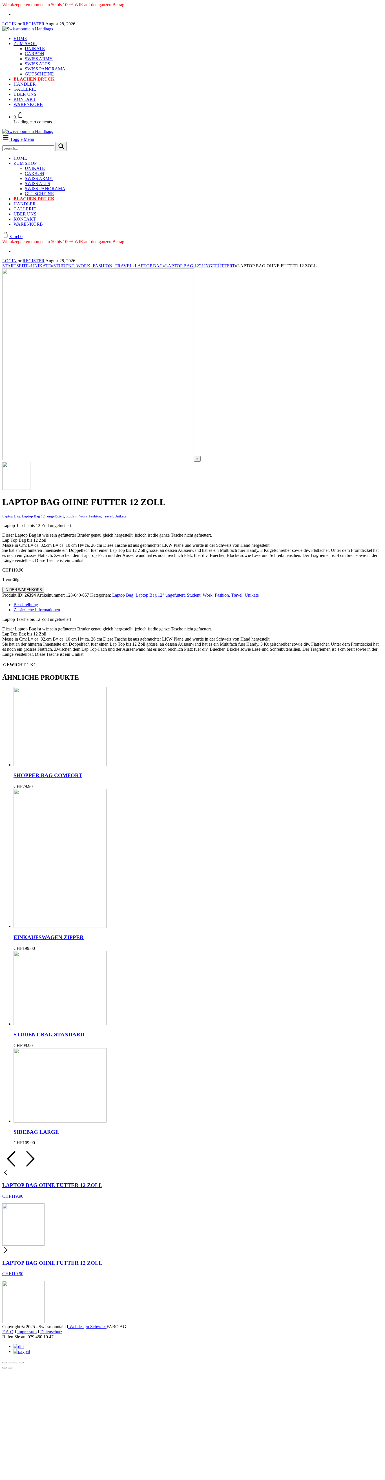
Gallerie (25, 89)
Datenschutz (51, 1331)
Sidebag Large (36, 1132)
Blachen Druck (34, 79)
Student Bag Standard (49, 1034)
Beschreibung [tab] (26, 604)
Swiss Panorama (45, 68)
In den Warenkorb (23, 590)
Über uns (25, 94)
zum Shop (25, 43)
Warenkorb (28, 104)
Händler (25, 84)
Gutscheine (39, 74)
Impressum (27, 1331)
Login (9, 23)
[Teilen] (16, 1362)
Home (20, 38)
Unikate (35, 48)
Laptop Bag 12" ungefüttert (200, 265)
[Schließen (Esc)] (21, 1362)
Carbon (34, 53)
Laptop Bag (149, 265)
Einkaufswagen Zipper (49, 937)
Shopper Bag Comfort (48, 775)
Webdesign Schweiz (87, 1326)
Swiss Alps (37, 63)
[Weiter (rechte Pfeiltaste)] (10, 1367)
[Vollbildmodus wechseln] (10, 1362)
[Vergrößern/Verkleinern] (4, 1362)
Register (34, 23)
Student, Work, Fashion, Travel (92, 265)
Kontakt (25, 99)
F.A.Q (8, 1331)
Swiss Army (39, 58)
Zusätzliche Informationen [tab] (37, 609)
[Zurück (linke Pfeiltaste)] (4, 1367)
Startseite (15, 265)
